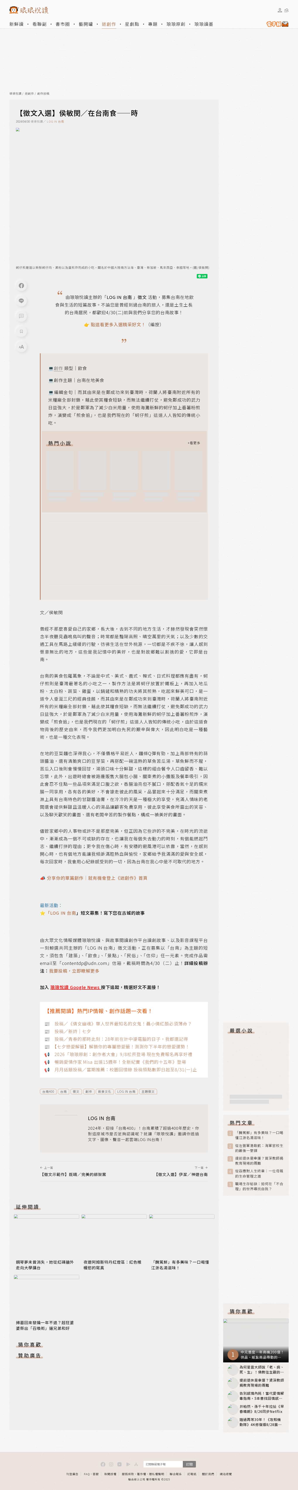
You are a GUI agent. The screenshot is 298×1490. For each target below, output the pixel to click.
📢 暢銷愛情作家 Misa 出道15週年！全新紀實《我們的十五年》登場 (115, 1062)
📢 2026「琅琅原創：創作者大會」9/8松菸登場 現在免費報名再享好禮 (118, 1054)
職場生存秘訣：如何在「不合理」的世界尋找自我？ (259, 1186)
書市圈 (63, 24)
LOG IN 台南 (55, 121)
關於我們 (208, 1474)
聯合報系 (176, 1474)
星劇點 (132, 24)
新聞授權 (110, 1474)
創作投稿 (43, 93)
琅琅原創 (176, 24)
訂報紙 (192, 1474)
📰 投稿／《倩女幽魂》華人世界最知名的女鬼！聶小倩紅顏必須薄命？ (118, 1023)
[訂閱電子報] (276, 24)
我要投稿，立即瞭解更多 (74, 971)
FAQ (87, 1474)
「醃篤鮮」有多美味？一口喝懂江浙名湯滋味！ (259, 1135)
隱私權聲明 (156, 1474)
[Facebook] (21, 285)
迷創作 (109, 24)
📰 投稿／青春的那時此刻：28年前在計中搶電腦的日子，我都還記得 (116, 1039)
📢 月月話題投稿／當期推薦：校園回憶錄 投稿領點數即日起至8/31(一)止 (120, 1069)
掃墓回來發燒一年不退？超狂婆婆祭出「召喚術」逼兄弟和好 (45, 1325)
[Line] (21, 300)
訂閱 (189, 1464)
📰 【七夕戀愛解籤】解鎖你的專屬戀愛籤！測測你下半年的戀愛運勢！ (117, 1046)
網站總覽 (226, 1474)
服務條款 (128, 1474)
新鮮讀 (16, 24)
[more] (193, 443)
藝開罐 (86, 24)
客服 (96, 1474)
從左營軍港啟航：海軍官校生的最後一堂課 (259, 1148)
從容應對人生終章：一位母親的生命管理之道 (259, 1173)
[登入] (280, 10)
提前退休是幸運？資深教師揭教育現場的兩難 (259, 1161)
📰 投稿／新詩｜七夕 (67, 1031)
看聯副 (40, 24)
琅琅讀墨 (204, 24)
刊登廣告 (72, 1474)
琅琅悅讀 (15, 93)
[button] (21, 316)
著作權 (141, 1474)
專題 (153, 24)
